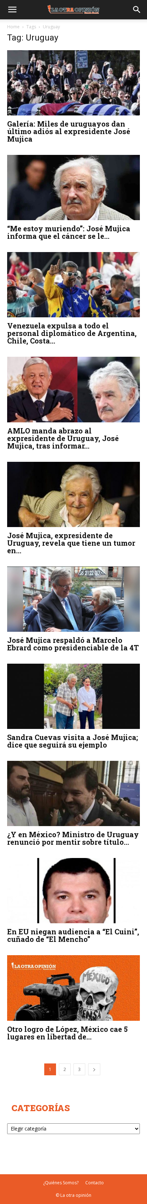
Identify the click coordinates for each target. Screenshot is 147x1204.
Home (13, 27)
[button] (12, 9)
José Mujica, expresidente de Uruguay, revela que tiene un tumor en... (71, 543)
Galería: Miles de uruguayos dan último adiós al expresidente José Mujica (68, 131)
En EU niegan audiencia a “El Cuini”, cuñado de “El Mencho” (73, 935)
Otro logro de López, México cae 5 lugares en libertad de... (67, 1032)
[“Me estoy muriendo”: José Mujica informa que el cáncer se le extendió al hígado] (73, 187)
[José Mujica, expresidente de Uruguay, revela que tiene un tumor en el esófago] (73, 494)
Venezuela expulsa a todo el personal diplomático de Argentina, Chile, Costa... (72, 333)
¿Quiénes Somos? (60, 1183)
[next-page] (94, 1069)
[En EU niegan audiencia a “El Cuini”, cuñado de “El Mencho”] (73, 890)
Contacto (94, 1183)
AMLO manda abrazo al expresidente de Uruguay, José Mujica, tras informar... (63, 438)
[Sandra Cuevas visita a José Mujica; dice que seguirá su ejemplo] (73, 696)
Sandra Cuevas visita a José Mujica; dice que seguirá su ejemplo (72, 741)
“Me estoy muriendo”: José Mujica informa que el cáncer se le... (68, 232)
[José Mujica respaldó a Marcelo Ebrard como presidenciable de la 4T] (73, 599)
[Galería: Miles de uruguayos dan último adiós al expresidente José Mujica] (73, 82)
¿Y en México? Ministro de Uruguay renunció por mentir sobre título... (73, 838)
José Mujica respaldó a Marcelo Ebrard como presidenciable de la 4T (73, 643)
